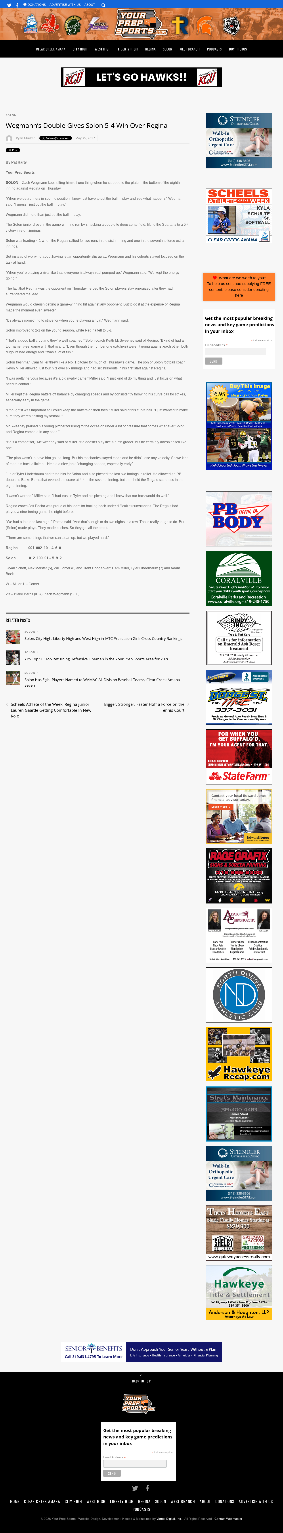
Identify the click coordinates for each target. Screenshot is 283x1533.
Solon (167, 49)
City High (80, 49)
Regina (150, 49)
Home (15, 1501)
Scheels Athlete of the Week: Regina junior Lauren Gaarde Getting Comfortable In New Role (48, 710)
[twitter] (9, 4)
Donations (37, 4)
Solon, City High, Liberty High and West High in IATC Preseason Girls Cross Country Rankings (103, 638)
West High (103, 49)
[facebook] (17, 4)
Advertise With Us (65, 4)
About (89, 4)
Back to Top (141, 1381)
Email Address (216, 345)
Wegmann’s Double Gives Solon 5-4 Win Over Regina (87, 125)
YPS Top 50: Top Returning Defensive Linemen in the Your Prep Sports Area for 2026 (97, 658)
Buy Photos (238, 49)
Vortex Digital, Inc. (169, 1518)
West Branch (190, 49)
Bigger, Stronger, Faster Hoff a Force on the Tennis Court (146, 707)
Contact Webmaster (228, 1518)
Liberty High (128, 49)
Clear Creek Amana (50, 49)
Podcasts (214, 49)
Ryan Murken (26, 138)
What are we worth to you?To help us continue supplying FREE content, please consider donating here (239, 287)
